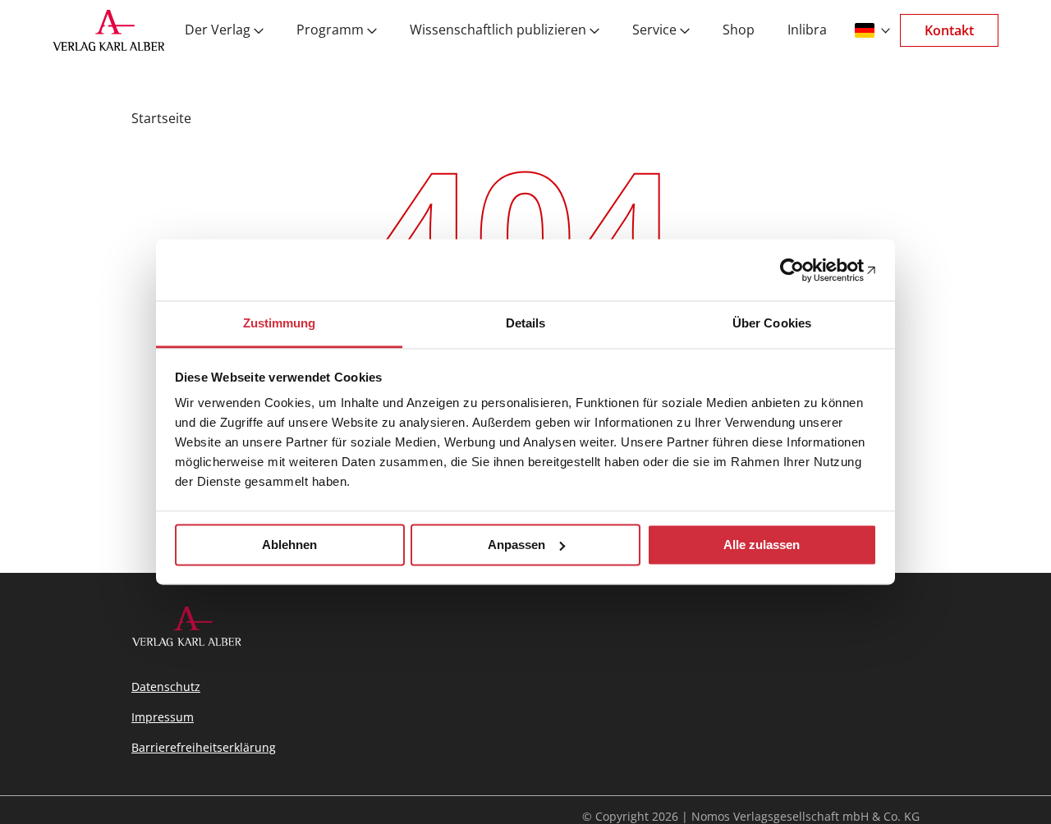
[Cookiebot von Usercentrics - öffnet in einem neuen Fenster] (805, 270)
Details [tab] (526, 323)
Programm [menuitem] (330, 30)
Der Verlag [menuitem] (217, 30)
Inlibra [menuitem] (807, 30)
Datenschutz (165, 686)
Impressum (162, 717)
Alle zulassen (761, 545)
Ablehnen (289, 545)
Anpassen (516, 545)
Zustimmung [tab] (279, 323)
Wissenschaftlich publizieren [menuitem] (498, 30)
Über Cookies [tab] (771, 323)
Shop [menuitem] (739, 30)
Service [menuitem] (654, 30)
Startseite (161, 118)
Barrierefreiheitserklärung (203, 747)
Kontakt (949, 30)
